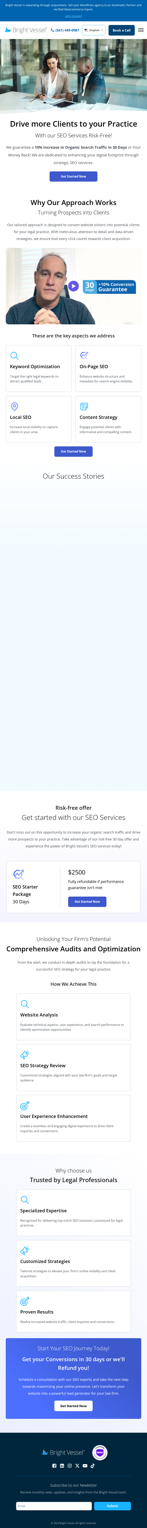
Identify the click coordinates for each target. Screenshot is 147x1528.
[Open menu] (141, 30)
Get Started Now (73, 176)
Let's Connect (73, 16)
